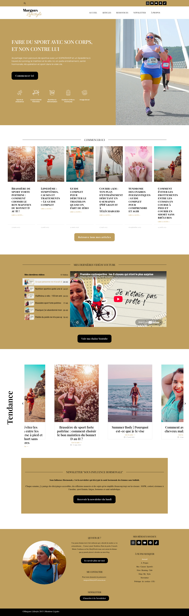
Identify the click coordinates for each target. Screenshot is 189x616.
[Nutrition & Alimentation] (52, 92)
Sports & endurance (20, 100)
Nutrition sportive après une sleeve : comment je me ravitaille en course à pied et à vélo (48, 289)
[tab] (46, 281)
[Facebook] (152, 3)
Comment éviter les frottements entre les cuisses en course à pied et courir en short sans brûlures (168, 203)
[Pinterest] (160, 3)
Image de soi (84, 100)
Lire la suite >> (50, 442)
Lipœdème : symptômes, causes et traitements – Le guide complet (50, 196)
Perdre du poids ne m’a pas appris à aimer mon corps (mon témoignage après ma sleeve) (48, 317)
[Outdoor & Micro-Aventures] (68, 92)
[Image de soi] (84, 92)
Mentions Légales (52, 611)
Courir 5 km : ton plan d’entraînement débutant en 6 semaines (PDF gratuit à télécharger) (111, 200)
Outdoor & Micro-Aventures (68, 100)
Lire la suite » (17, 215)
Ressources (122, 12)
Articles (106, 12)
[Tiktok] (164, 3)
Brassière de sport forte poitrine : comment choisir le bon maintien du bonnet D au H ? (21, 200)
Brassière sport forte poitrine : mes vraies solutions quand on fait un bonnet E (48, 303)
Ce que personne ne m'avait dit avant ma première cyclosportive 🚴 (48, 282)
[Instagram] (148, 3)
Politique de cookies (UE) (144, 581)
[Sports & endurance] (19, 92)
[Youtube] (156, 3)
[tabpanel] (118, 299)
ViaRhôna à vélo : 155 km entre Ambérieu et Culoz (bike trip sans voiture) (48, 296)
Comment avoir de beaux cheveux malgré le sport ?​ (157, 429)
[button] (22, 403)
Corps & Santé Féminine (35, 100)
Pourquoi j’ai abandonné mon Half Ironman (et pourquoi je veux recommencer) (48, 310)
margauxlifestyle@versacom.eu (94, 580)
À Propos (144, 563)
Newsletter (139, 12)
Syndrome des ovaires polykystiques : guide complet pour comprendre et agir (139, 200)
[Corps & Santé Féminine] (36, 92)
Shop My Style (145, 574)
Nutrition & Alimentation (52, 100)
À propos (155, 12)
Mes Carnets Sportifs (144, 566)
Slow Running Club (144, 570)
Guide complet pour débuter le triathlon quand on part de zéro (79, 198)
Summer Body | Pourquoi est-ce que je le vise (104, 429)
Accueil (93, 12)
